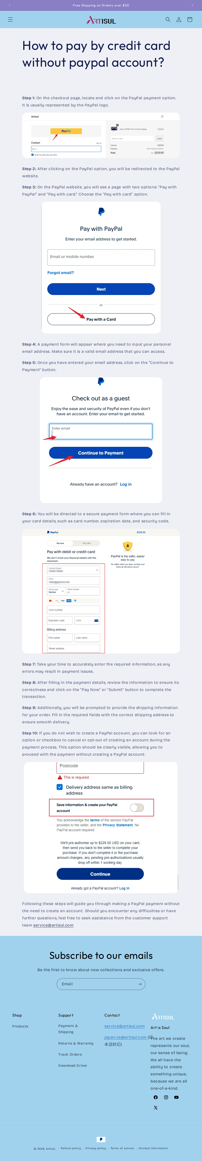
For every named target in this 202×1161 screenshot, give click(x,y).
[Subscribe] (139, 984)
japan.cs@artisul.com (126, 1037)
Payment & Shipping (68, 1029)
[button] (10, 19)
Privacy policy (95, 1148)
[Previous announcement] (9, 5)
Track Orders (70, 1054)
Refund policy (71, 1148)
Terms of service (122, 1148)
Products (20, 1026)
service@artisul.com (53, 925)
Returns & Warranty (76, 1043)
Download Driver (72, 1065)
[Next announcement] (192, 5)
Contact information (153, 1148)
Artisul (50, 1148)
